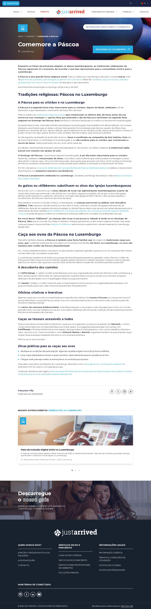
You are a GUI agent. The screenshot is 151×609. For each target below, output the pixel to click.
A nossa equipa (26, 560)
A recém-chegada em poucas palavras (34, 554)
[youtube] (39, 594)
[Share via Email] (124, 391)
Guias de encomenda (70, 555)
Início (20, 36)
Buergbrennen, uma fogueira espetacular (105, 364)
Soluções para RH (69, 572)
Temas (16, 12)
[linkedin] (32, 594)
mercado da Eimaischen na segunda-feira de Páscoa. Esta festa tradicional (73, 168)
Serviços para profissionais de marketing (74, 566)
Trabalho (127, 12)
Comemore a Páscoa (47, 36)
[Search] (131, 3)
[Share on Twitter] (118, 391)
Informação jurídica (110, 552)
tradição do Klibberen (61, 224)
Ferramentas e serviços (103, 12)
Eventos (45, 12)
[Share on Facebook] (112, 391)
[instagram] (20, 594)
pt (145, 3)
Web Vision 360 (127, 606)
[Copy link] (130, 391)
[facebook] (26, 594)
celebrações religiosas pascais (50, 115)
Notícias (31, 12)
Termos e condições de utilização (112, 559)
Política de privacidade (112, 570)
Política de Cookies (110, 565)
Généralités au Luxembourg (65, 410)
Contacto (144, 12)
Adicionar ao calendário (111, 49)
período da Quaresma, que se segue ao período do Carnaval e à (52, 79)
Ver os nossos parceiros (73, 560)
